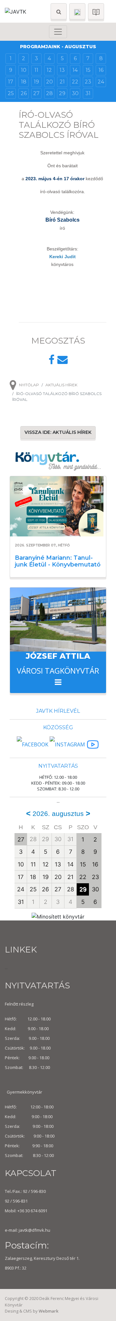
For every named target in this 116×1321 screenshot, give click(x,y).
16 (101, 70)
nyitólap (29, 384)
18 (23, 82)
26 (24, 93)
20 (49, 82)
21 (62, 82)
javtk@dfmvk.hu (34, 1230)
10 (23, 70)
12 (49, 70)
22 (75, 82)
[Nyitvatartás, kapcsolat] (77, 11)
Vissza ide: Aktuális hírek (58, 432)
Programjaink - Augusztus (58, 47)
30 (75, 93)
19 (36, 82)
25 (11, 93)
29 (62, 93)
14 (75, 70)
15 (88, 70)
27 (36, 93)
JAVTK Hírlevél (58, 711)
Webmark (48, 1311)
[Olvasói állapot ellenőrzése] (96, 11)
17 (10, 82)
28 (49, 93)
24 (101, 82)
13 (62, 70)
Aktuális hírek (61, 384)
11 (36, 70)
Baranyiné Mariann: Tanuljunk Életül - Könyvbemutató (58, 561)
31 (88, 93)
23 (88, 82)
